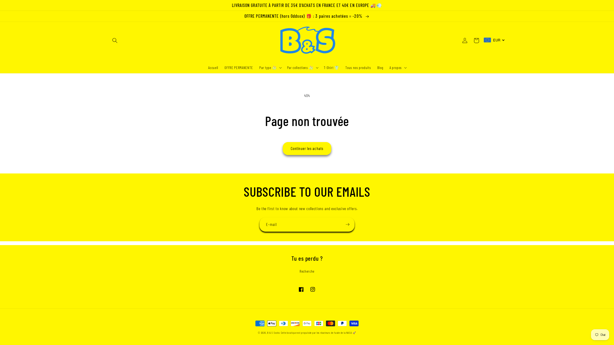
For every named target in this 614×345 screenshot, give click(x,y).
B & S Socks (273, 332)
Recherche (307, 271)
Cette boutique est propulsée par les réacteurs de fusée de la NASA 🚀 (318, 332)
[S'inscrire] (347, 224)
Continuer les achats (307, 148)
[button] (115, 40)
